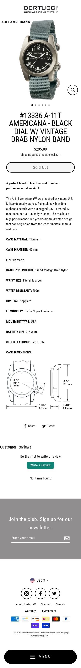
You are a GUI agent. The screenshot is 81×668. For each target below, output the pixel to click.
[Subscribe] (66, 538)
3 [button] (39, 105)
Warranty (30, 611)
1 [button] (32, 105)
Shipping (26, 154)
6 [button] (49, 105)
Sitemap (46, 604)
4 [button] (43, 105)
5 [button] (46, 105)
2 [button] (36, 105)
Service (60, 604)
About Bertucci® (26, 604)
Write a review (40, 465)
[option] (40, 59)
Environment (48, 611)
